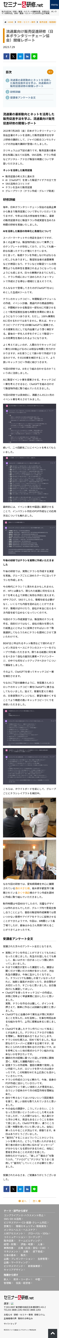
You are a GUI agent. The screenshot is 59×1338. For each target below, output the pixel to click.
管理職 (7, 1283)
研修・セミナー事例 (23, 1314)
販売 (23, 1255)
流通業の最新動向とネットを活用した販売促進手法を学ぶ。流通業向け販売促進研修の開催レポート (30, 83)
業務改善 (8, 1248)
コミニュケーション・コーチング (22, 1237)
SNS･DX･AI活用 (12, 1219)
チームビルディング (29, 1240)
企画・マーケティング (16, 1262)
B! (20, 56)
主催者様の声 (10, 1318)
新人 (6, 1279)
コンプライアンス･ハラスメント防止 (24, 1215)
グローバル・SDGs (38, 1233)
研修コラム (39, 1314)
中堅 (37, 1279)
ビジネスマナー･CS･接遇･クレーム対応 (25, 1222)
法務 (25, 1251)
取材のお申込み (25, 1318)
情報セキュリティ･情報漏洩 (31, 1226)
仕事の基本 (10, 1255)
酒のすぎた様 (22, 888)
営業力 (7, 1226)
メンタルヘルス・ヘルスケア (19, 1229)
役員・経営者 (23, 1283)
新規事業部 (34, 1266)
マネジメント (11, 1251)
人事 (40, 1244)
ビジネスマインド (13, 1266)
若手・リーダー (21, 1279)
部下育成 (38, 1251)
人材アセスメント (13, 1233)
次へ (35, 1201)
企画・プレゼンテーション (18, 1258)
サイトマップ (10, 1323)
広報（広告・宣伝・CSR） (32, 1248)
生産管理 (42, 1258)
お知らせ (8, 1314)
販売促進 (8, 1240)
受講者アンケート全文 (23, 97)
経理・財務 (10, 1244)
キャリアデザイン (13, 1269)
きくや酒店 (24, 892)
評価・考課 (27, 1244)
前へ (24, 1201)
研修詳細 (15, 91)
